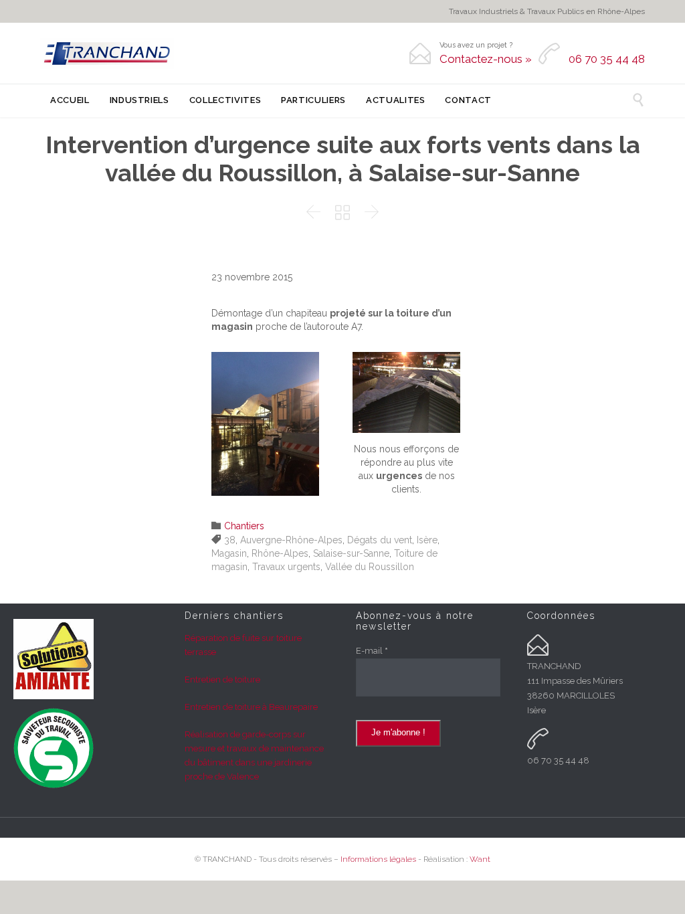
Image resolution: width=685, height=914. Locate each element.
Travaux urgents (286, 566)
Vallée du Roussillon (369, 566)
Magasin (229, 553)
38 (229, 540)
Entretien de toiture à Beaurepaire (251, 707)
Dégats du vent (379, 540)
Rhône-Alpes (280, 553)
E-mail (372, 651)
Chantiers (244, 526)
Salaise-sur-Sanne (351, 553)
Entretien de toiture (222, 679)
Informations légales (378, 859)
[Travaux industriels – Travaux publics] (107, 53)
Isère (427, 540)
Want (480, 859)
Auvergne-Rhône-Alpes (291, 540)
